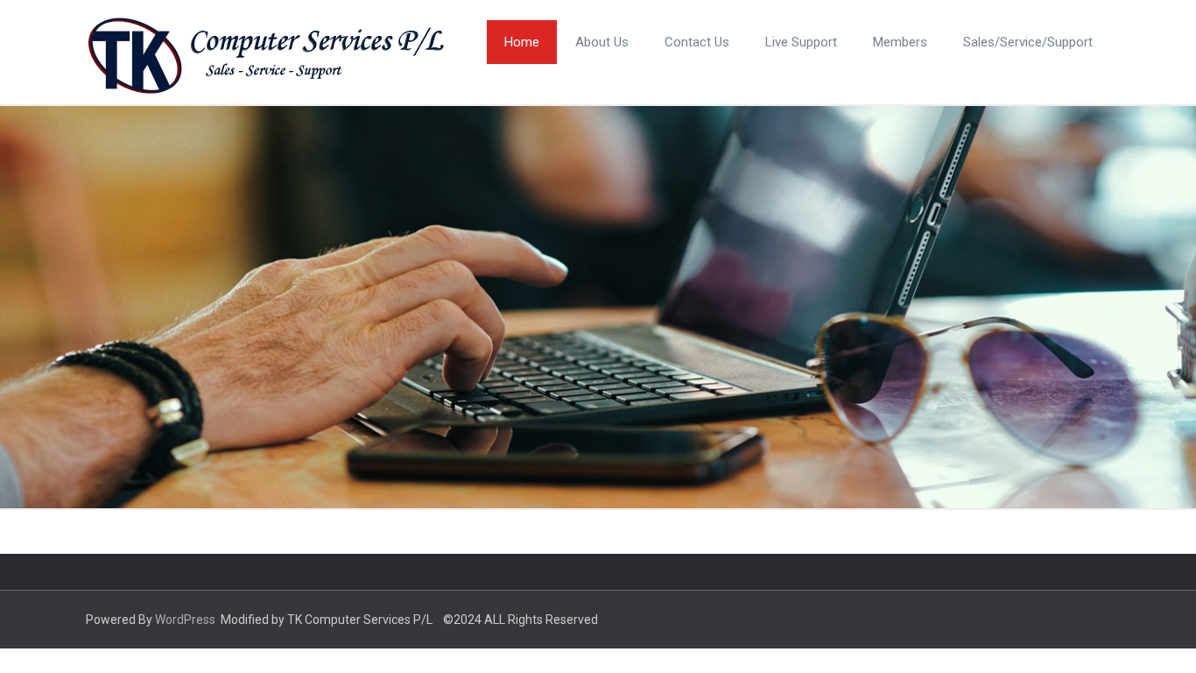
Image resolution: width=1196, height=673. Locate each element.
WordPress (185, 620)
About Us (602, 42)
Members (900, 42)
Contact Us (697, 42)
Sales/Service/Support (1028, 42)
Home (521, 42)
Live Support (801, 42)
